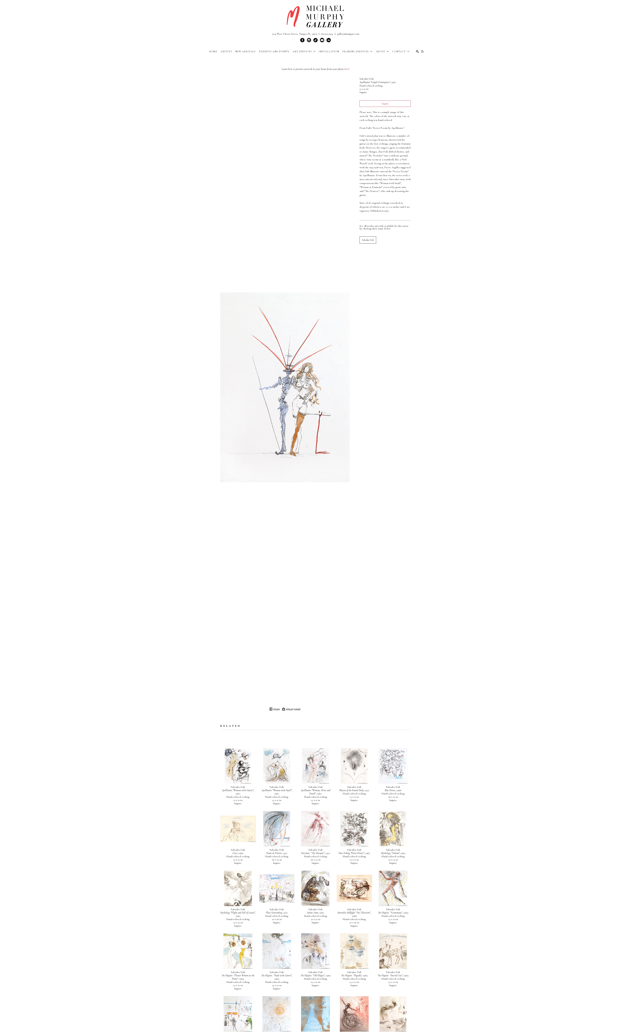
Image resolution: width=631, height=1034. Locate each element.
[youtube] (322, 40)
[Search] (417, 51)
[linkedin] (329, 40)
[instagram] (309, 40)
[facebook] (302, 40)
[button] (304, 51)
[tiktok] (315, 40)
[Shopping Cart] (422, 51)
